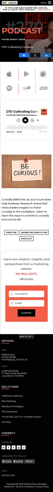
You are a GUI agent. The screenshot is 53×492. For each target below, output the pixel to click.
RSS (30, 461)
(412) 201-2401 (8, 475)
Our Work (6, 422)
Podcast (26, 238)
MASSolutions (30, 484)
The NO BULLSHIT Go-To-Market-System (21, 417)
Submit (26, 312)
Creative (11, 232)
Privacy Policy (42, 486)
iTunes (8, 461)
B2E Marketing (9, 401)
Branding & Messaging (12, 406)
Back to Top (25, 336)
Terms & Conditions (24, 486)
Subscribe (43, 10)
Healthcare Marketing (12, 396)
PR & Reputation (10, 411)
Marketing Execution (34, 232)
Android (19, 461)
